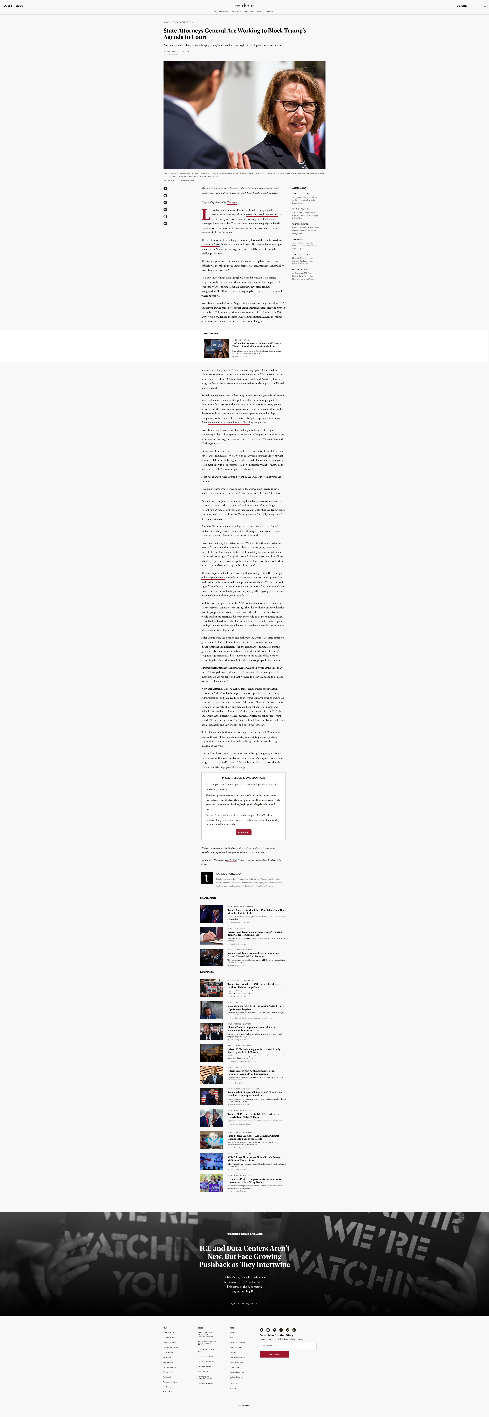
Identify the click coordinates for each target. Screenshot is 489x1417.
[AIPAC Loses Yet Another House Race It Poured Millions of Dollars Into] (211, 1161)
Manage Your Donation (237, 1342)
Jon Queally (234, 1124)
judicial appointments (213, 578)
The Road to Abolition (205, 1357)
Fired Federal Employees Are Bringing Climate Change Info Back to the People (253, 1137)
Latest (8, 6)
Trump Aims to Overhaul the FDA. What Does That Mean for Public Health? (256, 911)
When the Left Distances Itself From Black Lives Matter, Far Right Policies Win (305, 215)
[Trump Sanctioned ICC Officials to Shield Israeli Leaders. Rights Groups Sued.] (211, 988)
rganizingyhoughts (248, 1061)
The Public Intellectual (205, 1362)
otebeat (246, 1105)
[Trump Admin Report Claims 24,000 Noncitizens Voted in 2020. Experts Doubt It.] (211, 1096)
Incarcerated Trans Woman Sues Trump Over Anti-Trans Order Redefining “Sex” (255, 933)
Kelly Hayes (234, 1061)
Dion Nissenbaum (236, 1104)
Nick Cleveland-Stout (249, 1018)
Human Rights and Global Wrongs (206, 1351)
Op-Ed (234, 340)
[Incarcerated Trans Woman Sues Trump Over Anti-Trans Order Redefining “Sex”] (211, 936)
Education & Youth (169, 1342)
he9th (185, 51)
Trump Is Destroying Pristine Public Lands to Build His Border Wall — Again (304, 246)
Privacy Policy (234, 1367)
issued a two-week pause (214, 228)
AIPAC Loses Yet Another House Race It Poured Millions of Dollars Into (254, 1159)
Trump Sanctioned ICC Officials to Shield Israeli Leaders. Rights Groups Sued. (304, 200)
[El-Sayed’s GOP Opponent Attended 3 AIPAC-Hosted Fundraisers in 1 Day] (211, 1031)
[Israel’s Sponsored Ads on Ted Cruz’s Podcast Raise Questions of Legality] (211, 1010)
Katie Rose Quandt (236, 922)
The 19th (232, 203)
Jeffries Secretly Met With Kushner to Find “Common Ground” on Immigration (305, 230)
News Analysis (233, 980)
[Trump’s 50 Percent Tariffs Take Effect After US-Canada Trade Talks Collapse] (211, 1118)
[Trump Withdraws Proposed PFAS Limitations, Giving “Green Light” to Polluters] (211, 957)
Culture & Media (168, 1332)
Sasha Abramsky (235, 1148)
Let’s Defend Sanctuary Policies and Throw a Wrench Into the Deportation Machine (256, 345)
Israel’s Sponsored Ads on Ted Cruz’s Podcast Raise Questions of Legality (255, 1007)
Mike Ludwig (234, 966)
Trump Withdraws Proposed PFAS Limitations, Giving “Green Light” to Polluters (253, 955)
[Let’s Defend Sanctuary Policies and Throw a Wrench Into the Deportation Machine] (216, 348)
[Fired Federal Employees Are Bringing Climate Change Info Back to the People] (211, 1140)
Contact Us (233, 1389)
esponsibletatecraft (266, 1018)
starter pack (231, 860)
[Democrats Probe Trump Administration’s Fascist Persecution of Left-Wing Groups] (211, 1183)
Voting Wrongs (203, 1372)
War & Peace (167, 1387)
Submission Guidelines (238, 1357)
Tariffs (269, 11)
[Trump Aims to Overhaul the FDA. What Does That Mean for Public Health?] (211, 914)
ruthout (245, 357)
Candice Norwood (173, 51)
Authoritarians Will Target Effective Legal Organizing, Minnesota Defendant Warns (303, 276)
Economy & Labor (169, 1337)
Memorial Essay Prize (237, 1372)
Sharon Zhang (234, 1040)
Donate (462, 6)
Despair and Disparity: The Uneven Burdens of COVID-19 (207, 1343)
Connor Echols (235, 1018)
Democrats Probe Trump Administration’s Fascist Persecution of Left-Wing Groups (254, 1180)
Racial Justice (167, 1377)
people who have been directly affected (229, 423)
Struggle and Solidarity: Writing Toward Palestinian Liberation (206, 1334)
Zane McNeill (234, 944)
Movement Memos (204, 1367)
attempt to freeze (210, 245)
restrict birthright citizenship (262, 215)
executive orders (227, 321)
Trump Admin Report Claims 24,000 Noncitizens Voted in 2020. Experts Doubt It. (254, 1094)
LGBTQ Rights (239, 928)
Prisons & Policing (169, 1372)
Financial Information (237, 1362)
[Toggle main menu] (478, 5)
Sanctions (223, 11)
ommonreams (245, 1124)
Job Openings (234, 1384)
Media (259, 11)
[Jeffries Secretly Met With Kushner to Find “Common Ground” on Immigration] (211, 1075)
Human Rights (248, 980)
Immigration (244, 340)
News (166, 22)
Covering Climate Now (205, 1383)
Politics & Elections (182, 22)
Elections (236, 11)
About (20, 6)
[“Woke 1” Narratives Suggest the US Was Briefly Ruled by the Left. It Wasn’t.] (211, 1053)
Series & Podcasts (169, 1392)
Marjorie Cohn (234, 996)
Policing (249, 11)
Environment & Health (243, 906)
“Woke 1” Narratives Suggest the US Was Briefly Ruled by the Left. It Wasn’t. (253, 1050)
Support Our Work (236, 1347)
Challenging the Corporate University (205, 1377)
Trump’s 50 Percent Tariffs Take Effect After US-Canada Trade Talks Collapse (253, 1115)
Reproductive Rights (170, 1382)
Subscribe (233, 1352)
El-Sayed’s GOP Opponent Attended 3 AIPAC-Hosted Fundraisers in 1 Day (302, 261)
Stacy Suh (238, 357)
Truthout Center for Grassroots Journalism (237, 1378)
